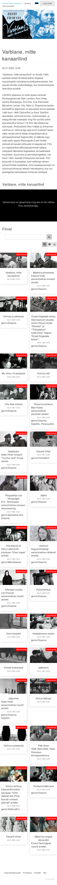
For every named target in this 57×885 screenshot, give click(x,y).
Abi (44, 872)
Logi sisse (47, 3)
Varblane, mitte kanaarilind (11, 3)
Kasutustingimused (12, 872)
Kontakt (37, 872)
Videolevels (50, 879)
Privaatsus (27, 872)
